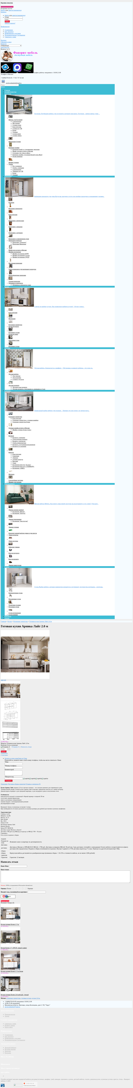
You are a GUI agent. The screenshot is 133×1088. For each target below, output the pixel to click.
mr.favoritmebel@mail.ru (12, 1007)
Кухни (10, 621)
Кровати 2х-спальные (19, 446)
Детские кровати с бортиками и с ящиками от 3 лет (28, 389)
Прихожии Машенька (19, 244)
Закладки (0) (5, 47)
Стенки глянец (17, 135)
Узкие (14, 463)
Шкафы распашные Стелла (21, 255)
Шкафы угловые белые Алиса (21, 430)
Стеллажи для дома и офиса (21, 153)
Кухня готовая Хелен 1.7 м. (10, 924)
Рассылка (8, 1053)
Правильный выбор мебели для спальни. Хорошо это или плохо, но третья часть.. (61, 410)
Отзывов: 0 (15, 747)
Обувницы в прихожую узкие (21, 285)
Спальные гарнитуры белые (21, 422)
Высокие (15, 461)
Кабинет (3, 12)
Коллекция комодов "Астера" (21, 465)
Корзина (3, 40)
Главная (3, 621)
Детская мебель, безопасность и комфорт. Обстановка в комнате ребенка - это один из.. (63, 368)
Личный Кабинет (10, 1047)
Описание (4, 784)
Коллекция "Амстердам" (20, 521)
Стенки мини (16, 134)
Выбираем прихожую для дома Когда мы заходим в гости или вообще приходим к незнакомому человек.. (69, 196)
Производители (10, 1014)
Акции (7, 618)
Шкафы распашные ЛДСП (20, 257)
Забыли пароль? (10, 23)
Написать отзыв (26, 747)
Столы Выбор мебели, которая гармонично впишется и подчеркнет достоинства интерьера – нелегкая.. (68, 587)
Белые (14, 130)
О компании (9, 30)
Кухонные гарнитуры (20, 621)
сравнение (4, 753)
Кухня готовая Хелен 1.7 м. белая (12, 971)
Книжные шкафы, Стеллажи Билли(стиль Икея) (27, 154)
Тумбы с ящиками (18, 168)
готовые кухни (26, 998)
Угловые (15, 132)
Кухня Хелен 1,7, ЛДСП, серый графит (14, 948)
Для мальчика (16, 377)
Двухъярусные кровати (19, 387)
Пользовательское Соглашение (15, 35)
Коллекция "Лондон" (19, 513)
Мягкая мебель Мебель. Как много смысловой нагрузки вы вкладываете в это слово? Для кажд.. (66, 504)
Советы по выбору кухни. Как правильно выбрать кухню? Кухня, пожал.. (59, 306)
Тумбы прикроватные (19, 443)
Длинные (15, 457)
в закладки (4, 755)
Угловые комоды (17, 459)
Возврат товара (10, 1025)
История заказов (10, 1049)
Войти (3, 10)
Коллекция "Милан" (18, 511)
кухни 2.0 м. (36, 998)
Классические (16, 127)
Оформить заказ (6, 42)
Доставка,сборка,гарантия (16, 784)
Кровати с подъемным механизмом (23, 444)
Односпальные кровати (19, 439)
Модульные (16, 123)
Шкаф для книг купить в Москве (22, 151)
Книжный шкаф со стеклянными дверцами (26, 149)
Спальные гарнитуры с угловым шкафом (25, 420)
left (5, 680)
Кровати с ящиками (18, 437)
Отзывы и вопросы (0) (33, 784)
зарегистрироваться (14, 10)
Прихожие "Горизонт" (19, 242)
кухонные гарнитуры (13, 998)
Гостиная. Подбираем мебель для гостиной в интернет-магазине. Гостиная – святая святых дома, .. (67, 114)
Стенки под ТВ (17, 128)
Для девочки (16, 376)
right (2, 680)
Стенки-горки (16, 125)
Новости (4, 44)
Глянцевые (15, 456)
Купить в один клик (16, 758)
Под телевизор (17, 166)
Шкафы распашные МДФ (20, 253)
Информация (5, 26)
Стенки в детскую (18, 379)
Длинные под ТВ (17, 171)
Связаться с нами (10, 37)
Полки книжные (17, 156)
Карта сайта (9, 1027)
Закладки (8, 1051)
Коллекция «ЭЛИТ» (18, 468)
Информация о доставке (13, 33)
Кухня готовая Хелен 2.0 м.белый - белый (15, 995)
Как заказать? (9, 32)
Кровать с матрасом (18, 441)
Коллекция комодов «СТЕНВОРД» (23, 466)
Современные (16, 121)
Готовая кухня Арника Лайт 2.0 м (40, 621)
